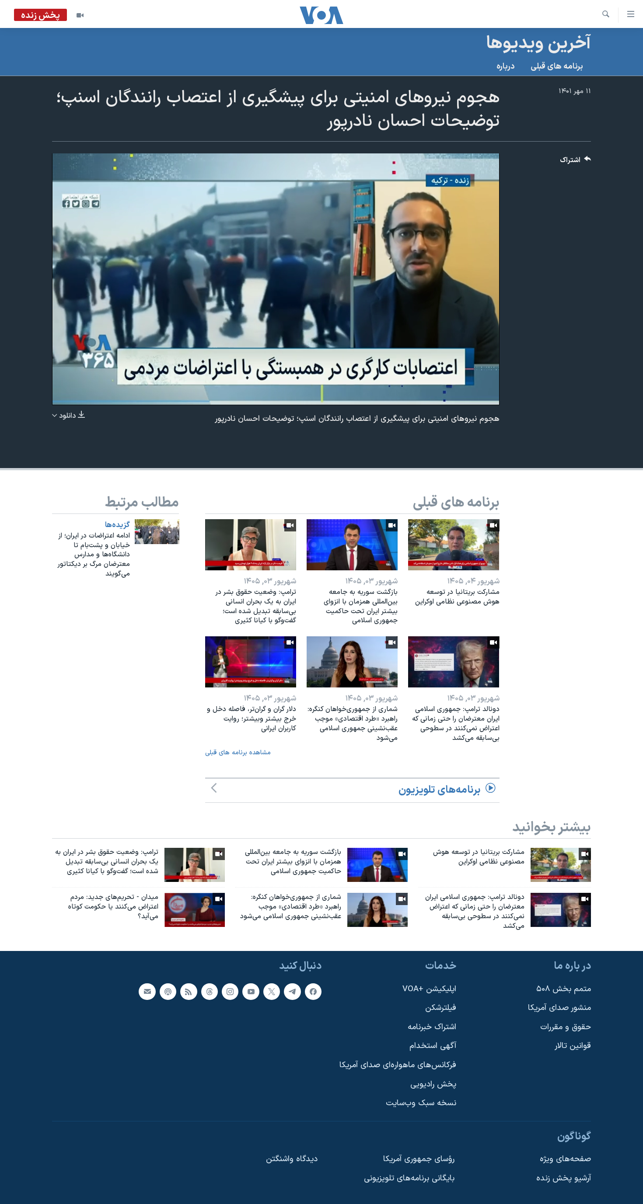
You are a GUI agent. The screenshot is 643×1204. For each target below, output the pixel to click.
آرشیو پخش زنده (563, 1178)
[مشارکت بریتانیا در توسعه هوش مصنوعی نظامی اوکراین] (453, 544)
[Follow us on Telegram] (292, 991)
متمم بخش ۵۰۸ (563, 989)
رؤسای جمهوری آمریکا (418, 1160)
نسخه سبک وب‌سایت (421, 1104)
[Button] (575, 162)
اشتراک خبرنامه (432, 1027)
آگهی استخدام (432, 1046)
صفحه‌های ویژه (565, 1160)
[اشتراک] (147, 991)
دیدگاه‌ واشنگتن (292, 1160)
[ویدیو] (80, 15)
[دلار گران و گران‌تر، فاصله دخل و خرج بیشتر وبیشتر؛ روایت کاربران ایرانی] (250, 661)
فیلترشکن (440, 1008)
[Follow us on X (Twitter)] (271, 991)
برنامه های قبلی (557, 67)
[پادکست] (168, 991)
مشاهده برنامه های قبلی (238, 752)
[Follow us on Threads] (209, 991)
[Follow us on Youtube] (250, 991)
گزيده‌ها (117, 525)
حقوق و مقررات (565, 1027)
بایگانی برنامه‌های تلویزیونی (409, 1178)
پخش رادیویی (433, 1084)
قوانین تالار (573, 1046)
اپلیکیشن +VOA (429, 989)
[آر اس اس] (188, 991)
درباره (505, 67)
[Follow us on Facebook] (313, 991)
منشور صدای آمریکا (559, 1008)
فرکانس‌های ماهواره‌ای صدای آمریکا (397, 1065)
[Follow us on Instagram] (230, 991)
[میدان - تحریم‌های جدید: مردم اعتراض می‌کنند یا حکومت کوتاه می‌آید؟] (194, 910)
